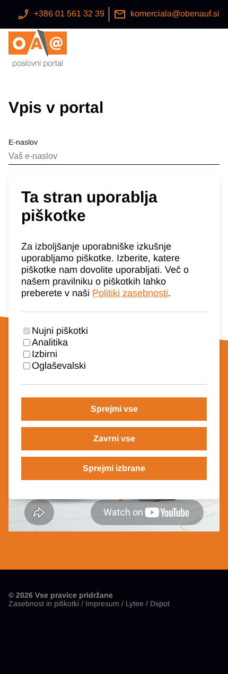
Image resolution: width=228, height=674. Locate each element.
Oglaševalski (59, 365)
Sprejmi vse (114, 408)
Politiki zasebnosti (130, 293)
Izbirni (44, 354)
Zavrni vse (114, 438)
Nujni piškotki (60, 330)
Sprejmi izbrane (114, 468)
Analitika (50, 342)
